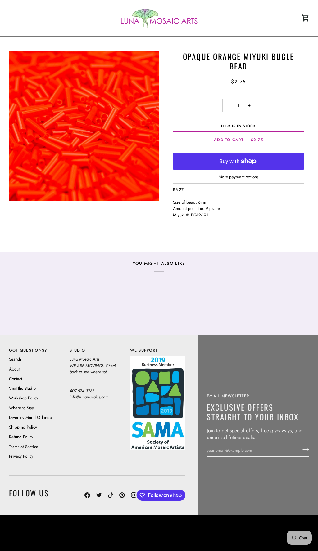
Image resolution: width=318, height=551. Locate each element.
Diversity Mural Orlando (30, 417)
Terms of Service (23, 447)
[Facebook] (87, 495)
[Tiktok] (110, 495)
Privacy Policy (21, 456)
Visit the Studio (22, 388)
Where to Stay (21, 408)
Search (15, 359)
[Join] (304, 450)
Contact (15, 379)
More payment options (238, 177)
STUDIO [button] (77, 350)
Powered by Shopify (285, 539)
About (14, 369)
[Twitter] (99, 495)
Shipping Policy (23, 427)
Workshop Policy (23, 398)
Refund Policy (21, 437)
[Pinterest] (122, 495)
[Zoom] (84, 126)
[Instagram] (134, 495)
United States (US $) (37, 532)
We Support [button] (144, 350)
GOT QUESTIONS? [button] (28, 350)
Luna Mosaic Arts (130, 526)
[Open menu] (18, 18)
